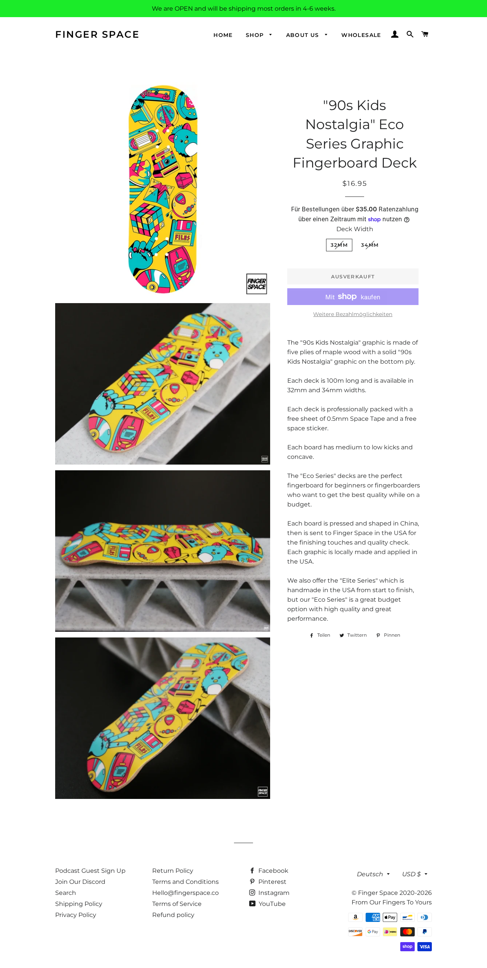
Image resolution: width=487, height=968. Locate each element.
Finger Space (97, 34)
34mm (370, 245)
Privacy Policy (75, 914)
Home (223, 35)
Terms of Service (177, 903)
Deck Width (354, 229)
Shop (256, 35)
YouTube (271, 903)
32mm (339, 245)
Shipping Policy (78, 903)
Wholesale (361, 35)
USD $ (411, 874)
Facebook (272, 870)
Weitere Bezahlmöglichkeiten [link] (352, 314)
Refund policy (173, 914)
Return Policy (172, 870)
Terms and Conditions (185, 881)
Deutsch (370, 874)
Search (65, 892)
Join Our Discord (80, 881)
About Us (303, 35)
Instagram (273, 892)
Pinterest (271, 881)
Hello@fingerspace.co (185, 892)
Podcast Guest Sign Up (90, 870)
